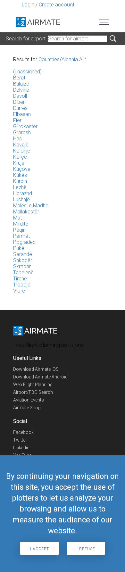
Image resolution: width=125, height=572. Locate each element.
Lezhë (20, 187)
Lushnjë (21, 199)
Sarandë (22, 254)
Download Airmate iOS (36, 369)
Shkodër (22, 260)
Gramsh (22, 132)
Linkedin (21, 447)
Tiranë (20, 279)
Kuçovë (21, 169)
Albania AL (73, 59)
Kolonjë (21, 151)
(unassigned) (27, 72)
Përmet (21, 236)
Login (28, 5)
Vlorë (19, 291)
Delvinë (21, 90)
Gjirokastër (25, 126)
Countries (49, 59)
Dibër (19, 102)
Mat (17, 218)
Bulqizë (21, 84)
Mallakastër (26, 212)
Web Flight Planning (33, 384)
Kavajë (21, 145)
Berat (19, 78)
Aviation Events (28, 399)
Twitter (20, 440)
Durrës (20, 108)
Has (17, 139)
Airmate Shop (27, 407)
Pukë (18, 248)
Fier (17, 120)
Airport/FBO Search (33, 392)
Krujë (18, 163)
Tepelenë (23, 272)
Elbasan (22, 114)
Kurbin (20, 181)
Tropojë (21, 285)
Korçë (20, 157)
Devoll (20, 96)
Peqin (19, 230)
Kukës (20, 175)
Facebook (23, 432)
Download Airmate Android (40, 376)
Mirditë (20, 224)
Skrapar (22, 266)
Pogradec (24, 242)
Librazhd (22, 193)
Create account (56, 5)
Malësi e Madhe (30, 206)
